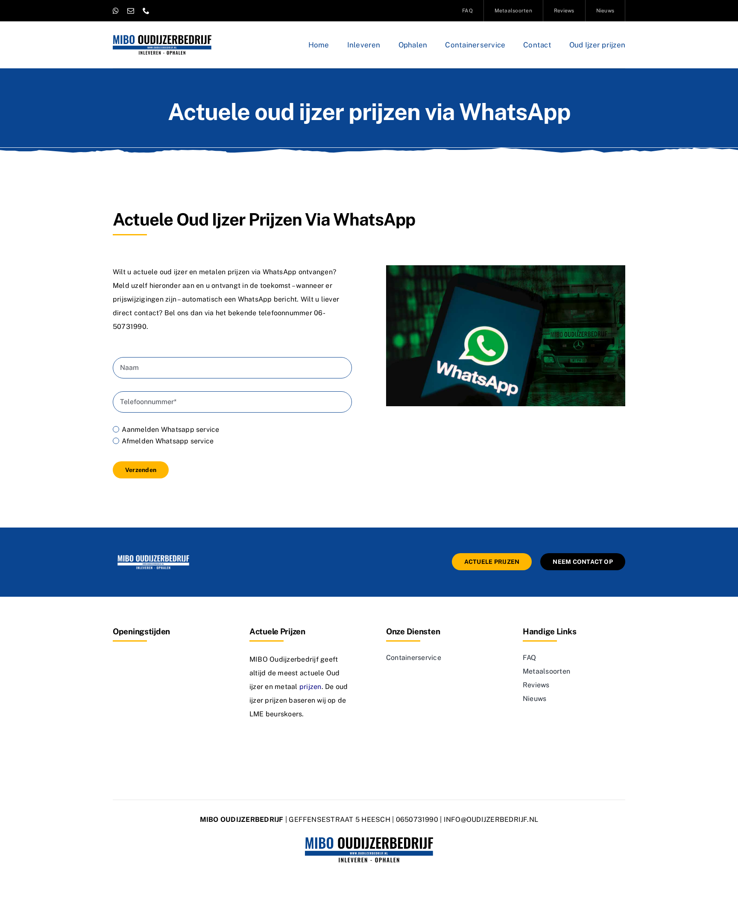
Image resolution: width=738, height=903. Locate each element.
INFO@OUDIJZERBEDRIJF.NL (491, 819)
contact (146, 313)
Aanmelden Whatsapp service (170, 429)
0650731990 (417, 819)
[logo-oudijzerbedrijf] (162, 38)
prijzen (310, 687)
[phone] (146, 10)
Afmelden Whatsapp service (168, 441)
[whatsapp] (116, 10)
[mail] (130, 10)
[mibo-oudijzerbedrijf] (153, 556)
